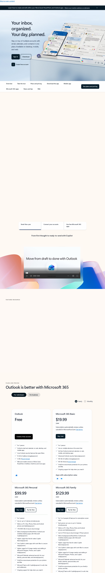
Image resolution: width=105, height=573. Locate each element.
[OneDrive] (61, 478)
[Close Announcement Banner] (96, 7)
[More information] (32, 455)
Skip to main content (7, 1)
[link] (9, 84)
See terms (79, 429)
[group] (28, 329)
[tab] (12, 113)
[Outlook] (57, 478)
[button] (15, 347)
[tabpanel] (52, 150)
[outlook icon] (16, 475)
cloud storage (26, 459)
